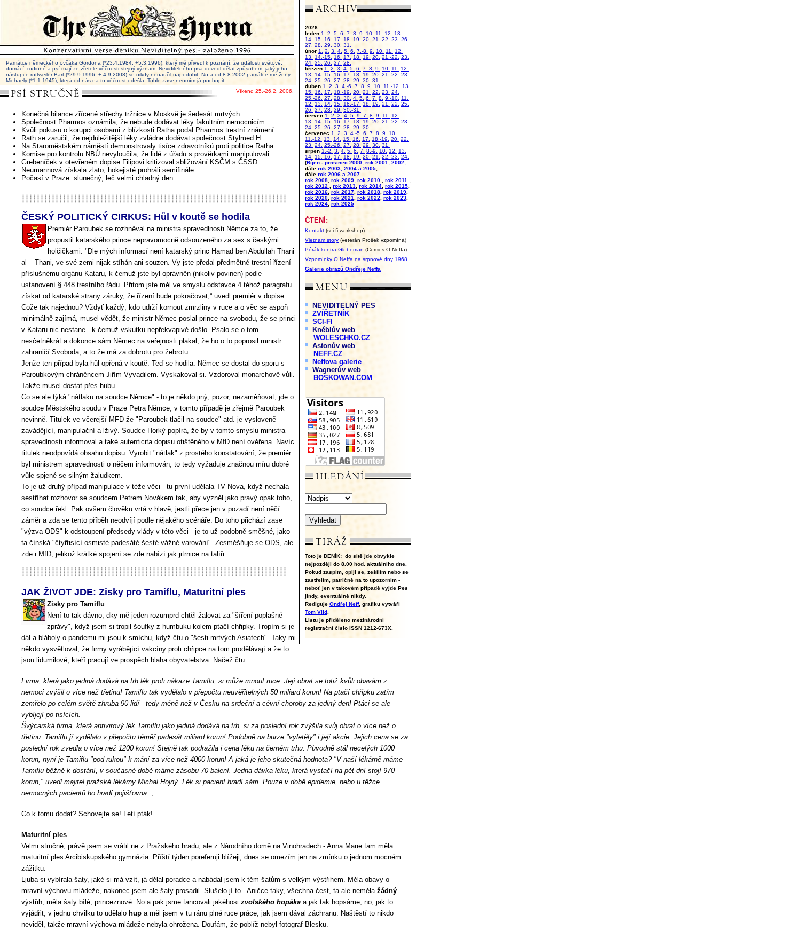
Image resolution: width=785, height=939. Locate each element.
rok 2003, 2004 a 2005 (347, 168)
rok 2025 (342, 204)
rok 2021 (342, 198)
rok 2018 (368, 192)
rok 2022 (368, 198)
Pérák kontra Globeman (334, 249)
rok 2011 (397, 180)
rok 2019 (394, 192)
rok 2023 (394, 198)
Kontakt (314, 230)
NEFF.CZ (327, 354)
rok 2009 (342, 180)
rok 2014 (370, 186)
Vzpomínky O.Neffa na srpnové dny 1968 (356, 259)
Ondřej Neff (344, 604)
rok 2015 (396, 186)
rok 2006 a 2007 (339, 174)
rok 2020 (316, 198)
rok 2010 (369, 180)
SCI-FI (322, 322)
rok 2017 (342, 192)
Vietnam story (322, 240)
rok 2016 (316, 192)
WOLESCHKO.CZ (341, 338)
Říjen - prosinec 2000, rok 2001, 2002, (356, 162)
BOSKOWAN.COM (342, 378)
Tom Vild (316, 612)
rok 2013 (344, 186)
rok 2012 (317, 186)
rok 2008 (316, 180)
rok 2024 (316, 204)
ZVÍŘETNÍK (330, 314)
